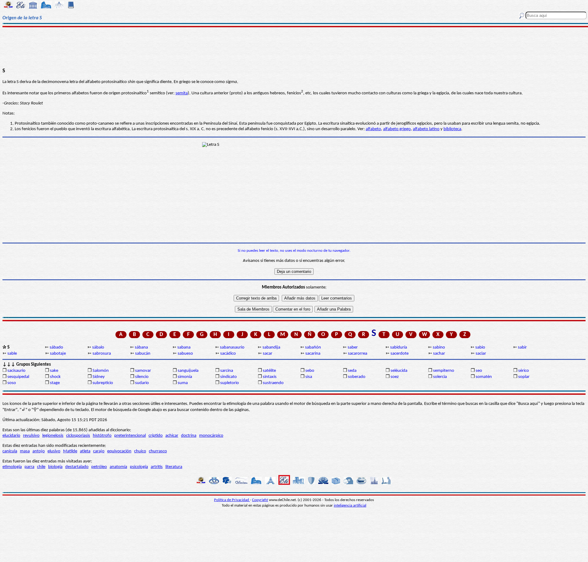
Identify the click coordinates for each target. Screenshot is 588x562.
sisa (308, 377)
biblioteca (452, 129)
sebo (309, 370)
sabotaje (58, 353)
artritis (157, 467)
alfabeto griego (397, 129)
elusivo (53, 451)
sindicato (228, 377)
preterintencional (130, 435)
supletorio (229, 383)
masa (25, 451)
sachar (439, 353)
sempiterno (443, 370)
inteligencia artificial (350, 505)
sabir (522, 347)
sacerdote (399, 353)
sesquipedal (18, 377)
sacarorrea (357, 353)
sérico (523, 370)
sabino (439, 347)
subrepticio (102, 383)
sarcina (226, 370)
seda (352, 370)
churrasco (158, 451)
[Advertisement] (294, 46)
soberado (356, 377)
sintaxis (270, 377)
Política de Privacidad (232, 500)
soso (11, 383)
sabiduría (398, 347)
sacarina (312, 353)
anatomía (118, 467)
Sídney (98, 377)
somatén (484, 377)
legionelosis (52, 435)
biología (55, 467)
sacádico (228, 353)
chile (41, 467)
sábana (141, 347)
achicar (171, 435)
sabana (183, 347)
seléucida (398, 370)
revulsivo (31, 435)
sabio (480, 347)
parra (29, 467)
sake (54, 370)
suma (183, 383)
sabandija (271, 347)
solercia (440, 377)
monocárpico (211, 435)
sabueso (185, 353)
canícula (9, 451)
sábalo (98, 347)
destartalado (77, 467)
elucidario (11, 435)
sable (12, 353)
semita (181, 93)
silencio (142, 377)
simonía (185, 377)
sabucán (142, 353)
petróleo (99, 467)
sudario (142, 383)
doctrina (188, 435)
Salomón (100, 370)
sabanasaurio (232, 347)
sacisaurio (16, 370)
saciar (481, 353)
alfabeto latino (426, 129)
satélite (269, 370)
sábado (56, 347)
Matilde (70, 451)
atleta (85, 451)
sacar (267, 353)
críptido (156, 435)
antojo (38, 451)
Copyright (260, 500)
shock (55, 377)
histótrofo (102, 435)
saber (353, 347)
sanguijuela (188, 370)
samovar (143, 370)
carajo (98, 451)
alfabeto (373, 129)
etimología (12, 467)
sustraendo (273, 383)
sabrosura (101, 353)
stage (55, 383)
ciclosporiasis (78, 435)
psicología (139, 467)
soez (394, 377)
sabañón (313, 347)
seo (479, 370)
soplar (524, 377)
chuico (140, 451)
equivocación (119, 451)
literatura (173, 467)
